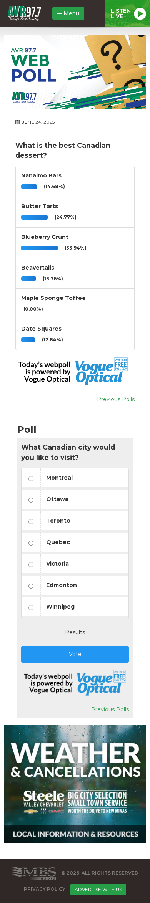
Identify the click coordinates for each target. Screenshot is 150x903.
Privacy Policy (44, 889)
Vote (75, 654)
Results (75, 632)
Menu (70, 13)
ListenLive (121, 13)
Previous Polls (116, 399)
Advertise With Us (98, 889)
